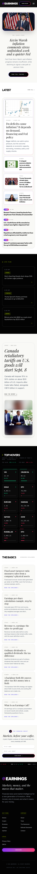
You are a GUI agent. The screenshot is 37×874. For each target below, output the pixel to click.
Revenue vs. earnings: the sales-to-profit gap (16, 627)
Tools (22, 821)
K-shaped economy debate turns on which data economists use (25, 165)
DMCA (4, 844)
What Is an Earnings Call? (16, 705)
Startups (8, 827)
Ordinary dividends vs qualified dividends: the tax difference (17, 653)
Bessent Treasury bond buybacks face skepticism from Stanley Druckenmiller (18, 213)
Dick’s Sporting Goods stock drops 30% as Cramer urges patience (18, 277)
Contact (23, 830)
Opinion (8, 830)
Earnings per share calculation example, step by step (18, 601)
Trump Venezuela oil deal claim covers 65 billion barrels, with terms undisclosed (25, 182)
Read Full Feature (18, 74)
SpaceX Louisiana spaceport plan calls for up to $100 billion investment (18, 244)
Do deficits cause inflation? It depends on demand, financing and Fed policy (18, 130)
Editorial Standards (26, 827)
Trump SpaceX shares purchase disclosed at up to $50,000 (15, 298)
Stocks (8, 817)
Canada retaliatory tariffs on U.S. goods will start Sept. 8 (17, 360)
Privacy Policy (6, 841)
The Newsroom (25, 824)
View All (31, 89)
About (22, 817)
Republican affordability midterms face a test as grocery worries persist (18, 234)
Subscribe (25, 3)
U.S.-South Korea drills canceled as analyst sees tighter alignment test (17, 224)
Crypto (8, 821)
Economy (8, 824)
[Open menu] (33, 3)
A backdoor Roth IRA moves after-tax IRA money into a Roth (17, 680)
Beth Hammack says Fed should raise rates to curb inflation (25, 199)
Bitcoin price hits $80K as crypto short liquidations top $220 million (18, 318)
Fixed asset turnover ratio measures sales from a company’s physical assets (17, 573)
